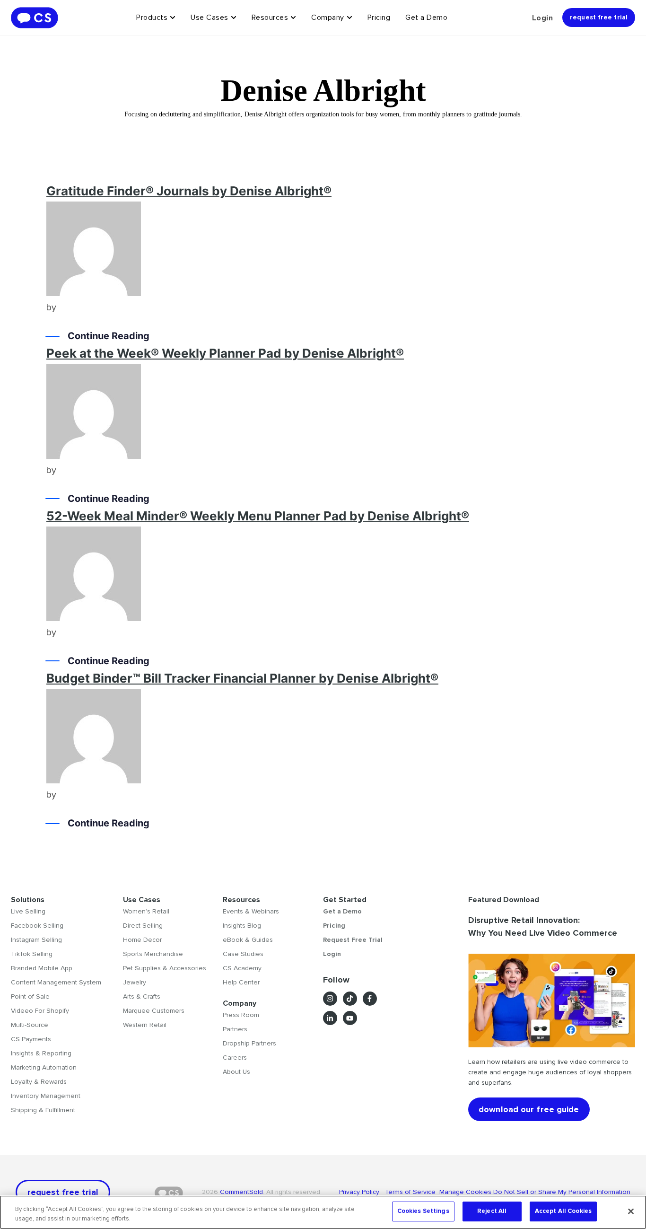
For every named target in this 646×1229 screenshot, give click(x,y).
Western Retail (144, 1025)
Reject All (491, 1211)
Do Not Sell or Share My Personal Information (561, 1192)
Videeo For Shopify (40, 1011)
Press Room (241, 1015)
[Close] (630, 1211)
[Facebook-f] (370, 999)
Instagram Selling (36, 940)
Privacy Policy (362, 1192)
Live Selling (28, 911)
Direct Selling (143, 926)
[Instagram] (330, 999)
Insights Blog (242, 926)
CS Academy (242, 968)
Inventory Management (45, 1096)
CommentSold (241, 1192)
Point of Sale (30, 996)
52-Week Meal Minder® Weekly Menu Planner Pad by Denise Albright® (257, 516)
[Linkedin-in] (330, 1018)
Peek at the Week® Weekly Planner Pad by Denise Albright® (225, 353)
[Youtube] (350, 1018)
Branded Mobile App (41, 968)
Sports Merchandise (153, 954)
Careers (235, 1057)
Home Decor (142, 940)
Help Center (241, 982)
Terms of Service (411, 1192)
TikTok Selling (31, 954)
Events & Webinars (251, 911)
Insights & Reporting (41, 1053)
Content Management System (56, 982)
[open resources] (293, 17)
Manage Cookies (465, 1192)
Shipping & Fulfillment (43, 1110)
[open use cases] (233, 17)
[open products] (172, 17)
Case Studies (243, 954)
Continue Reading (108, 336)
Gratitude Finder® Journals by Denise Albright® (189, 191)
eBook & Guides (248, 940)
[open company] (349, 17)
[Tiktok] (350, 999)
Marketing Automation (44, 1067)
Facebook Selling (37, 926)
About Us (236, 1072)
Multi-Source (29, 1025)
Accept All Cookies (563, 1211)
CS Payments (31, 1039)
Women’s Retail (146, 911)
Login (542, 18)
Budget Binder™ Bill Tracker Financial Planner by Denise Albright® (242, 678)
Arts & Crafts (141, 996)
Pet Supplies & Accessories (164, 968)
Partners (235, 1029)
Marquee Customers (153, 1011)
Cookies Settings (423, 1211)
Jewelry (134, 982)
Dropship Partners (249, 1043)
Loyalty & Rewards (39, 1082)
